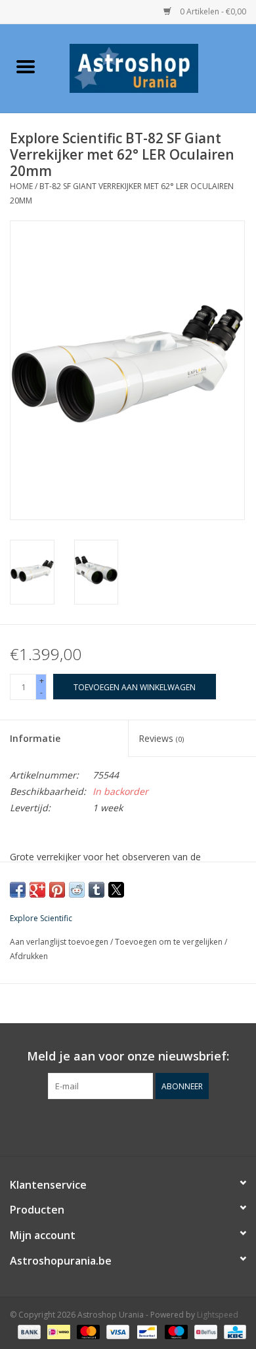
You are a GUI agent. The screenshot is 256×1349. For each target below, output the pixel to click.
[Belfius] (204, 1331)
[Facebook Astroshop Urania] (128, 1125)
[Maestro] (175, 1331)
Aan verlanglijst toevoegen (60, 941)
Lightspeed (217, 1314)
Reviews (161, 738)
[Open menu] (25, 66)
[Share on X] (116, 890)
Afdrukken (29, 956)
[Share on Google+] (37, 890)
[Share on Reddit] (77, 890)
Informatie (35, 738)
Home (21, 186)
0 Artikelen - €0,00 (212, 11)
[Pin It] (57, 890)
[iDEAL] (57, 1331)
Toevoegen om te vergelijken (169, 941)
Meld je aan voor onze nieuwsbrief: (128, 1056)
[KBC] (232, 1331)
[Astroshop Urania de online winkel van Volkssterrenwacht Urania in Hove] (153, 67)
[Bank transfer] (28, 1331)
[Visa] (116, 1331)
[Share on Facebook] (18, 890)
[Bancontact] (145, 1331)
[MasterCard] (87, 1331)
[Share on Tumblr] (96, 890)
